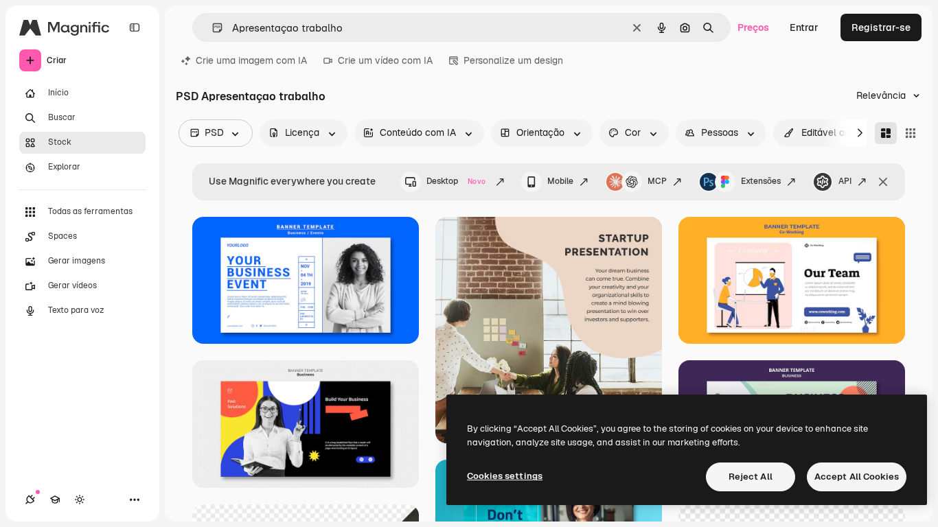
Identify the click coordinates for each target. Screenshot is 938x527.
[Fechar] (883, 181)
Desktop (455, 181)
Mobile (560, 181)
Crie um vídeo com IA (385, 60)
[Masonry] (886, 133)
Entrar (804, 27)
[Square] (911, 133)
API (844, 181)
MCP (657, 181)
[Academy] (55, 500)
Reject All (751, 476)
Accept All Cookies (856, 476)
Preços (753, 27)
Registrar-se (881, 27)
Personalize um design (513, 60)
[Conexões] (30, 500)
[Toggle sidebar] (135, 27)
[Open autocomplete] (212, 28)
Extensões (761, 181)
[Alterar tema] (80, 500)
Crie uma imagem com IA (251, 60)
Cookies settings (504, 476)
